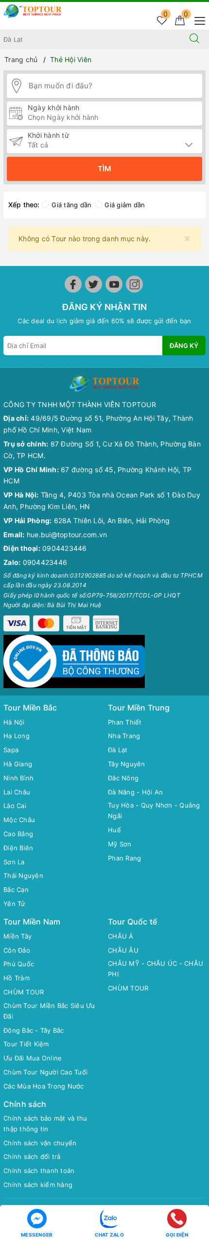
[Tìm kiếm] (194, 39)
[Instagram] (134, 284)
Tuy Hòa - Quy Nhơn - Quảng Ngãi (154, 810)
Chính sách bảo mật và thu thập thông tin (45, 1123)
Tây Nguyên (126, 764)
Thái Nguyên (23, 875)
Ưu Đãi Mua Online (32, 1058)
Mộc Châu (19, 820)
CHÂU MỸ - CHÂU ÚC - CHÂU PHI (155, 968)
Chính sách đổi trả (32, 1156)
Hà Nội (14, 722)
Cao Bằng (18, 834)
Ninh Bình (18, 778)
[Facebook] (73, 284)
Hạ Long (16, 736)
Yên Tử (14, 904)
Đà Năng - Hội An (135, 792)
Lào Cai (14, 805)
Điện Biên (18, 848)
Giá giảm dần (124, 205)
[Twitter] (93, 284)
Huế (114, 830)
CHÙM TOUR (23, 992)
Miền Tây (17, 936)
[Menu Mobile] (197, 19)
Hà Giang (17, 764)
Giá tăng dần (71, 205)
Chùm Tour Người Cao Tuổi (45, 1072)
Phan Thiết (125, 722)
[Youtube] (113, 284)
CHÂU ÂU (123, 950)
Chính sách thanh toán (38, 1170)
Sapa (10, 750)
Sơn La (14, 862)
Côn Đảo (16, 950)
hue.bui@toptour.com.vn (67, 534)
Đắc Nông (123, 778)
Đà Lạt (118, 750)
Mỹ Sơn (120, 844)
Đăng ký (184, 345)
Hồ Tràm (16, 978)
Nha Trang (124, 736)
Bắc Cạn (16, 889)
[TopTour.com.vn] (32, 10)
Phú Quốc (18, 964)
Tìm (104, 168)
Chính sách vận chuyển (39, 1143)
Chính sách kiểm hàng (37, 1185)
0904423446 (64, 548)
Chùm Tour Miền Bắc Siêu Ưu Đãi (49, 1011)
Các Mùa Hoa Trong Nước (43, 1086)
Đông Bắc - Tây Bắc (33, 1030)
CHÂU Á (121, 936)
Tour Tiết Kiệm (26, 1044)
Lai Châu (16, 792)
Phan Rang (124, 858)
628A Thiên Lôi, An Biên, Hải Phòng (112, 520)
